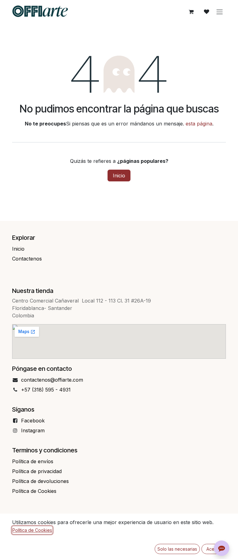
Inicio (119, 175)
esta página (199, 124)
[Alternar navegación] (219, 11)
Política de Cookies (32, 530)
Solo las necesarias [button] (177, 549)
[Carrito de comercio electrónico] (191, 11)
